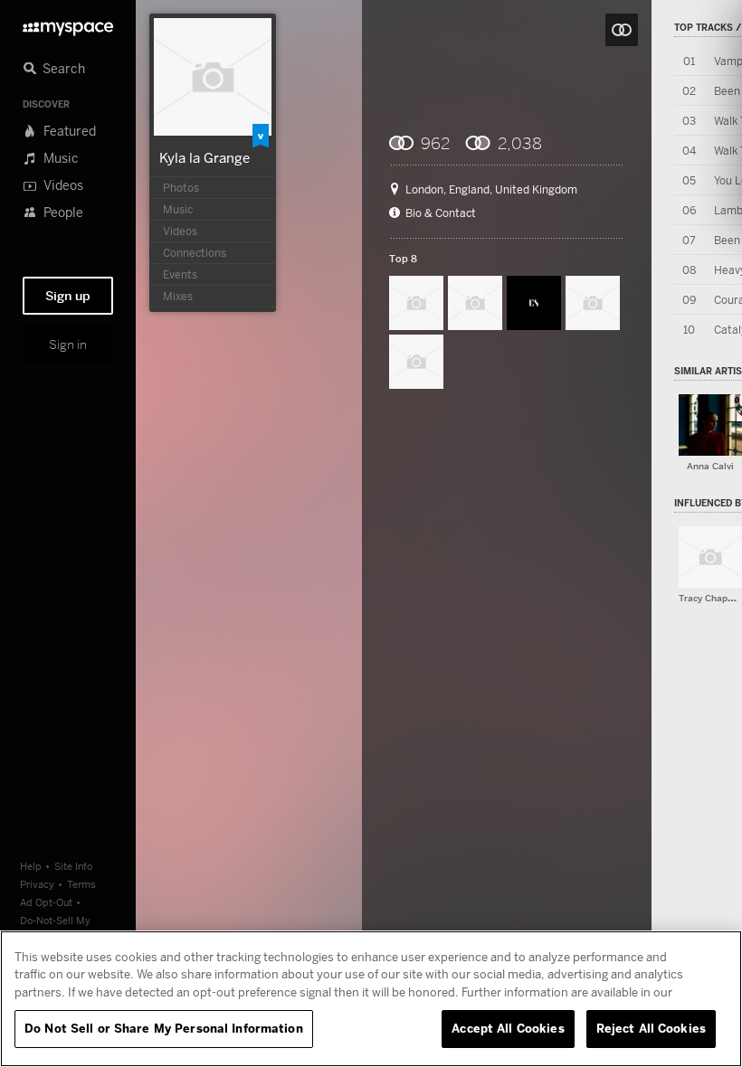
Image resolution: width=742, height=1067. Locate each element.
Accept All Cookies (508, 1028)
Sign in (68, 344)
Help (31, 866)
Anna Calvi (710, 466)
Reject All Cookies (651, 1028)
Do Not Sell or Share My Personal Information (163, 1028)
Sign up (67, 296)
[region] (371, 998)
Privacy (37, 884)
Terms (81, 884)
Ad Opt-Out (46, 902)
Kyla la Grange (204, 157)
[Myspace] (68, 24)
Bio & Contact (440, 213)
